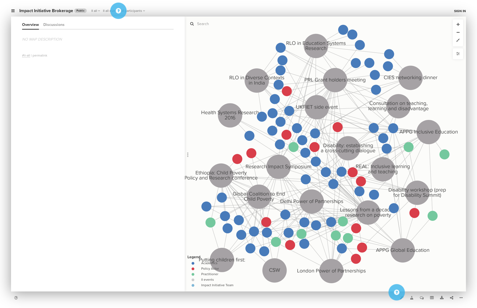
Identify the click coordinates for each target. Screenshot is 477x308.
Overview (30, 24)
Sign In (460, 11)
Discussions (54, 24)
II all (94, 11)
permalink (40, 55)
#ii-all (26, 55)
